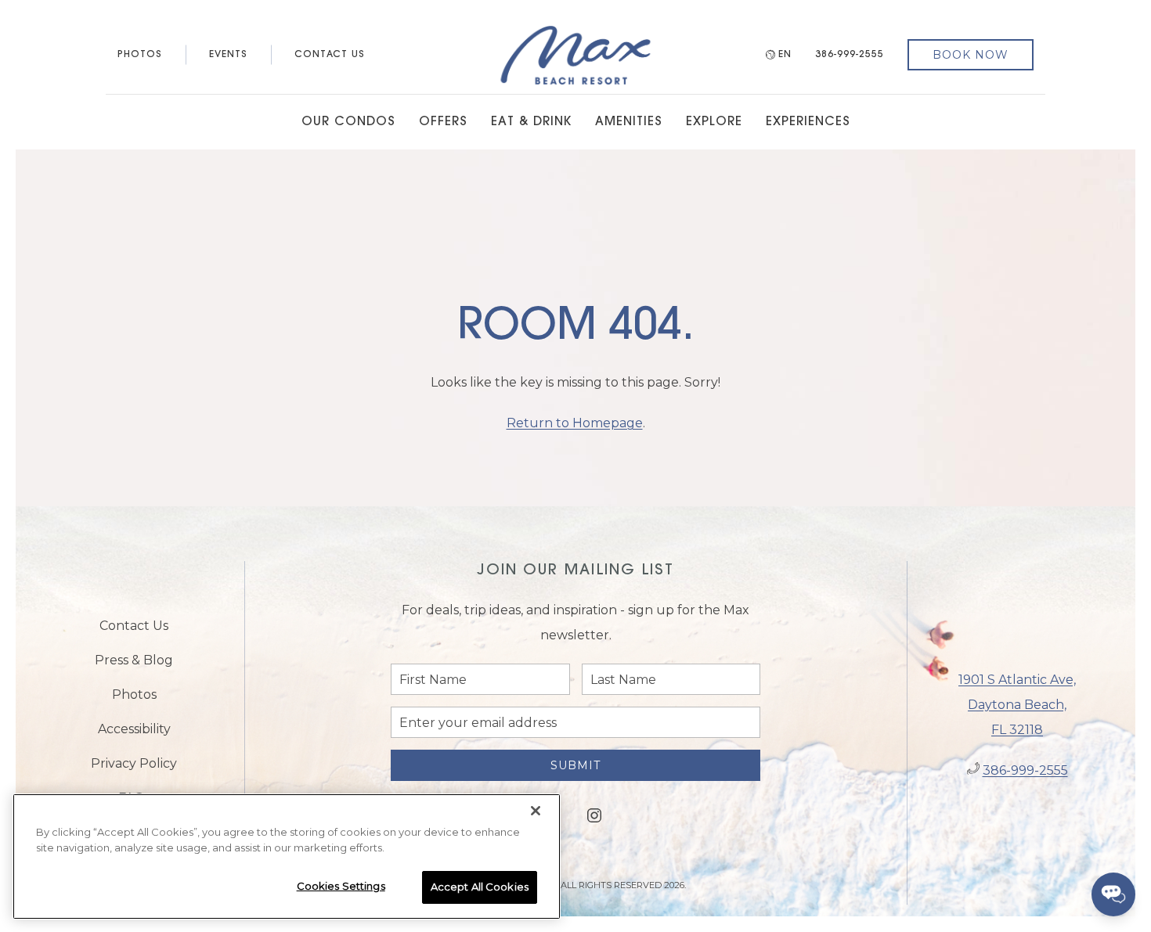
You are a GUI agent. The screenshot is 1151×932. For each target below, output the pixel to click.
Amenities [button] (628, 122)
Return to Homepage (575, 423)
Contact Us (329, 54)
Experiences (808, 122)
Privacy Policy (134, 763)
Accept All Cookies (480, 886)
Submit (575, 765)
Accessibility (134, 728)
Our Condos (348, 122)
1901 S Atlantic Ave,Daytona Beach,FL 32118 (1017, 704)
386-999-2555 (849, 54)
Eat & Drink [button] (531, 122)
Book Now (970, 55)
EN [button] (785, 54)
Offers (443, 122)
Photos (139, 54)
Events (228, 54)
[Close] (535, 810)
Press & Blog (134, 660)
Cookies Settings (341, 886)
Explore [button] (714, 122)
